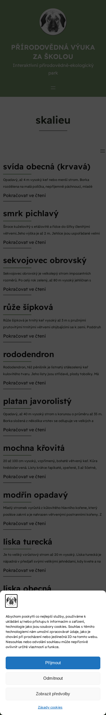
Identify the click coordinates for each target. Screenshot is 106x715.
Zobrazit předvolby (53, 693)
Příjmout (53, 662)
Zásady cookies (50, 707)
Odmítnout (53, 678)
